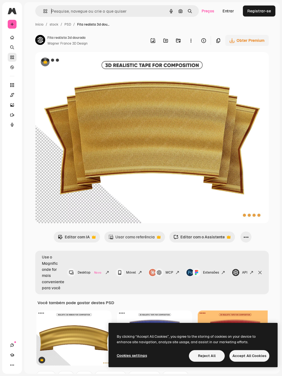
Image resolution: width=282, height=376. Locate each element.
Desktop (89, 272)
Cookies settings (132, 355)
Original (70, 62)
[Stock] (12, 57)
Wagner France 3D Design (67, 43)
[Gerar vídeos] (12, 114)
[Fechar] (260, 272)
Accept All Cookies (249, 355)
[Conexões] (12, 345)
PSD (67, 24)
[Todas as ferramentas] (12, 85)
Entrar (228, 11)
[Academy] (12, 355)
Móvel (131, 272)
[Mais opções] (190, 40)
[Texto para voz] (12, 124)
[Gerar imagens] (12, 104)
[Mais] (12, 365)
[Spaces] (12, 95)
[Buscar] (12, 47)
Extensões (211, 272)
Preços (208, 11)
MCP (169, 272)
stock (54, 24)
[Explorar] (12, 67)
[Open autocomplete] (43, 11)
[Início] (12, 37)
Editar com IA (74, 239)
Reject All (207, 355)
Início (39, 24)
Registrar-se (259, 11)
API (244, 272)
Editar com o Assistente (199, 239)
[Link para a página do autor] (40, 41)
